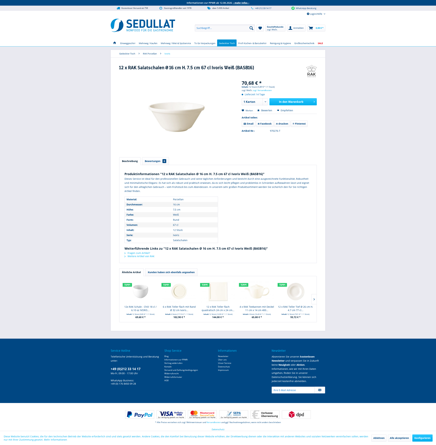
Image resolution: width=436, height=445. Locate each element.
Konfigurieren (422, 438)
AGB (166, 380)
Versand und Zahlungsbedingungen (181, 370)
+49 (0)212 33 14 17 (126, 369)
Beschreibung (130, 161)
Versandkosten (214, 422)
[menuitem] (225, 28)
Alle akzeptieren (399, 438)
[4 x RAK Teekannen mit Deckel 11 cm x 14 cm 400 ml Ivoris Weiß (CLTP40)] (257, 291)
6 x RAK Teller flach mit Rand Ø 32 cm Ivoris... (179, 308)
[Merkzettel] (260, 28)
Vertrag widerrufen (173, 363)
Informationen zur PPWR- (176, 359)
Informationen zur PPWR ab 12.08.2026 (218, 2)
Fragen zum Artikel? (138, 253)
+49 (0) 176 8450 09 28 (123, 383)
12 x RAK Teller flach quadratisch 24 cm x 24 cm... (218, 308)
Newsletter (223, 356)
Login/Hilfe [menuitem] (316, 13)
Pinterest (300, 123)
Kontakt (168, 366)
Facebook (266, 123)
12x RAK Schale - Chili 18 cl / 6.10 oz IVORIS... (140, 308)
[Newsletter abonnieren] (319, 390)
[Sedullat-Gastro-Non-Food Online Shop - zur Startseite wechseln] (143, 25)
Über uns (222, 359)
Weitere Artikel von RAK (140, 256)
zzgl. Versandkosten (262, 90)
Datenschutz (224, 366)
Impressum (223, 370)
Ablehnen (379, 438)
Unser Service (224, 363)
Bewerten (267, 110)
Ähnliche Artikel (131, 272)
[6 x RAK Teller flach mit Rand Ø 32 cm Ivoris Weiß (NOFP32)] (179, 291)
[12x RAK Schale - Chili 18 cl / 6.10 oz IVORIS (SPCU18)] (140, 291)
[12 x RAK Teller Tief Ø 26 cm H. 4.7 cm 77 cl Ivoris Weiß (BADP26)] (295, 291)
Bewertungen (155, 161)
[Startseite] (114, 42)
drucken (283, 123)
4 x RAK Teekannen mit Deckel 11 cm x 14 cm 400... (257, 308)
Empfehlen (286, 110)
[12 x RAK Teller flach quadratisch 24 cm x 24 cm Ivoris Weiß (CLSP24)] (218, 291)
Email (249, 123)
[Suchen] (251, 28)
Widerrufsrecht (171, 373)
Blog (166, 356)
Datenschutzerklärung (284, 377)
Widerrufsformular (173, 377)
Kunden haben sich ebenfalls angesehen (171, 272)
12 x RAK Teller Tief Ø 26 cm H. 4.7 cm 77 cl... (295, 308)
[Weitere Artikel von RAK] (311, 71)
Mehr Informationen (55, 439)
